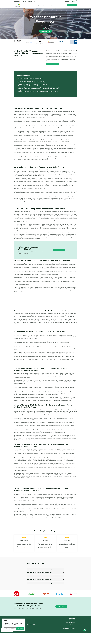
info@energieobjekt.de (30, 1)
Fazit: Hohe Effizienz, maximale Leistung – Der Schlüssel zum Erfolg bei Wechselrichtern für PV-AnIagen (38, 91)
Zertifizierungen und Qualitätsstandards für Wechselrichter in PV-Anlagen (32, 84)
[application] (32, 5)
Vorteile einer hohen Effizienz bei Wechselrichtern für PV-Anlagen (30, 80)
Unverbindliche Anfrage (45, 31)
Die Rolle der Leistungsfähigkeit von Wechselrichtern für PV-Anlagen (31, 81)
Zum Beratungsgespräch (52, 64)
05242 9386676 (18, 1)
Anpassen (6, 628)
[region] (13, 625)
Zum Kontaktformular (61, 606)
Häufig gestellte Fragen (22, 93)
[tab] (45, 569)
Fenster (30, 5)
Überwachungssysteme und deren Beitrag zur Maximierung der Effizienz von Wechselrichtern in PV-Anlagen (39, 87)
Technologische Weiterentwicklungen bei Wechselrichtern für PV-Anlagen (32, 82)
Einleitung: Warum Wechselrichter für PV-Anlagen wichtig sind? (30, 78)
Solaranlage (37, 5)
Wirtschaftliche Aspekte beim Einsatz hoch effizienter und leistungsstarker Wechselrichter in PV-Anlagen (38, 88)
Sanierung (26, 624)
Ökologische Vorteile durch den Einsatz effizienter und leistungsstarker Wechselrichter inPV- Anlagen (37, 90)
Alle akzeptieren (20, 628)
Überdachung (45, 5)
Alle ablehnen (12, 628)
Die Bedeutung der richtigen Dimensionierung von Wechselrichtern (31, 85)
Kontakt (34, 624)
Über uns (67, 1)
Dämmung (62, 5)
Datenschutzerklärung (26, 625)
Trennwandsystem (54, 5)
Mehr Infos (19, 625)
